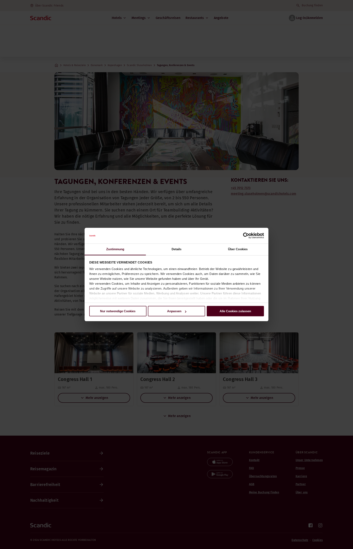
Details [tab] (177, 249)
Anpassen (174, 311)
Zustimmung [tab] (115, 249)
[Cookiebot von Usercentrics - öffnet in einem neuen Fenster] (246, 236)
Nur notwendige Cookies (117, 311)
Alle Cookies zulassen (235, 311)
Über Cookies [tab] (238, 249)
